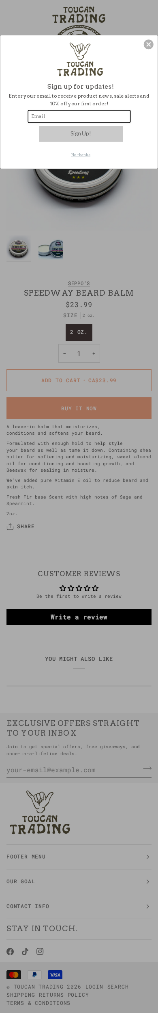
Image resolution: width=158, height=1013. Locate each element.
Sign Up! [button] (80, 133)
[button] (149, 44)
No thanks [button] (81, 154)
